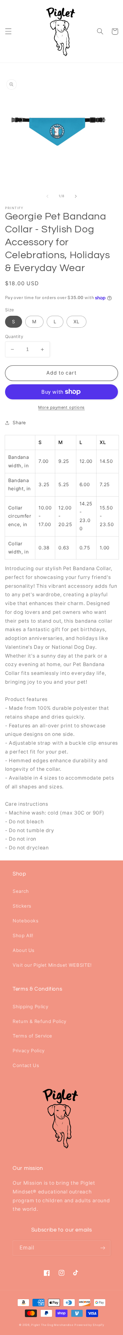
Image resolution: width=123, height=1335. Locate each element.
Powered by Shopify (89, 1325)
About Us (24, 950)
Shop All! (23, 935)
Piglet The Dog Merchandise (52, 1325)
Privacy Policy (29, 1051)
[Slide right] (76, 196)
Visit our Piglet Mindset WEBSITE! (52, 965)
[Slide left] (47, 196)
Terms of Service (32, 1036)
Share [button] (19, 423)
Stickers (22, 906)
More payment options (61, 407)
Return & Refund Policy (40, 1021)
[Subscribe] (103, 1248)
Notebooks (26, 921)
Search (21, 891)
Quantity (14, 336)
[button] (8, 31)
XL (76, 322)
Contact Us (26, 1065)
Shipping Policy (30, 1007)
